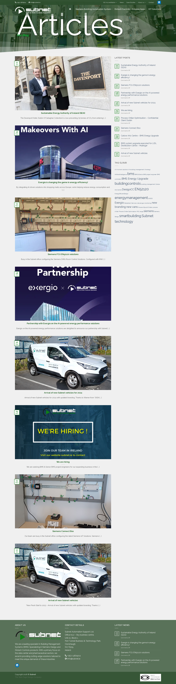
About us (141, 2)
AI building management (136, 169)
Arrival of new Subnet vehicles (63, 600)
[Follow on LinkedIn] (159, 2)
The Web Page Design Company (28, 677)
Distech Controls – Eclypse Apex (130, 9)
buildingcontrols (128, 183)
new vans (132, 206)
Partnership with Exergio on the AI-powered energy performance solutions (63, 323)
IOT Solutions (154, 9)
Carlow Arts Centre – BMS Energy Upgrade (140, 136)
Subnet (147, 216)
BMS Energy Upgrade (135, 178)
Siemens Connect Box (63, 531)
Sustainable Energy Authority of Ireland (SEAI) (63, 113)
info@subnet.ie (35, 2)
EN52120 (142, 189)
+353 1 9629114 (21, 2)
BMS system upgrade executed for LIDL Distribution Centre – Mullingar (139, 144)
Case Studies (130, 2)
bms (130, 174)
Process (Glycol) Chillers (145, 207)
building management (148, 184)
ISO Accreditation (109, 2)
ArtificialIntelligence (121, 174)
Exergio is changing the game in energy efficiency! (63, 182)
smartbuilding (130, 216)
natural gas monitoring (144, 203)
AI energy (147, 169)
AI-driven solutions (122, 169)
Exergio (119, 202)
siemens (149, 211)
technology (124, 221)
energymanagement (131, 198)
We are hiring (63, 462)
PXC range (140, 211)
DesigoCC (128, 189)
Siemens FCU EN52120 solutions (63, 254)
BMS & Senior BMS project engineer (146, 174)
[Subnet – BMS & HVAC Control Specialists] (33, 10)
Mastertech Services (130, 203)
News (122, 2)
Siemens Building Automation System (93, 9)
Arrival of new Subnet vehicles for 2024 (63, 393)
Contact (151, 2)
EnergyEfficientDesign (121, 193)
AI (115, 169)
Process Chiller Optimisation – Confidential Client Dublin (139, 119)
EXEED (150, 198)
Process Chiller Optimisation (127, 211)
